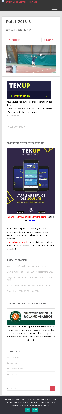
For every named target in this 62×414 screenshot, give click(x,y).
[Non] (58, 405)
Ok (27, 410)
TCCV (28, 30)
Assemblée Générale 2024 (19, 285)
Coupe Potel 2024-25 (16, 291)
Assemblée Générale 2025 (19, 266)
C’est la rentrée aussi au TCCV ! (21, 271)
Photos (13, 374)
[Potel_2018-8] (31, 59)
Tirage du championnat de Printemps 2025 (26, 277)
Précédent (15, 39)
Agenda (13, 363)
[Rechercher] (52, 388)
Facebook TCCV (16, 126)
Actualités (14, 357)
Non (35, 410)
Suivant (48, 39)
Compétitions (16, 368)
